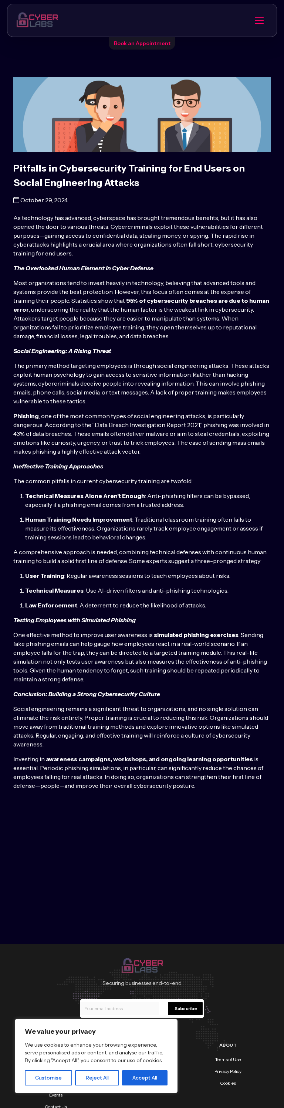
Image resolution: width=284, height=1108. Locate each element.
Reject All (97, 1077)
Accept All (144, 1077)
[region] (96, 1056)
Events (55, 1095)
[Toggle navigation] (259, 20)
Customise (48, 1077)
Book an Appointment (142, 43)
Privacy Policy (227, 1071)
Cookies (228, 1083)
